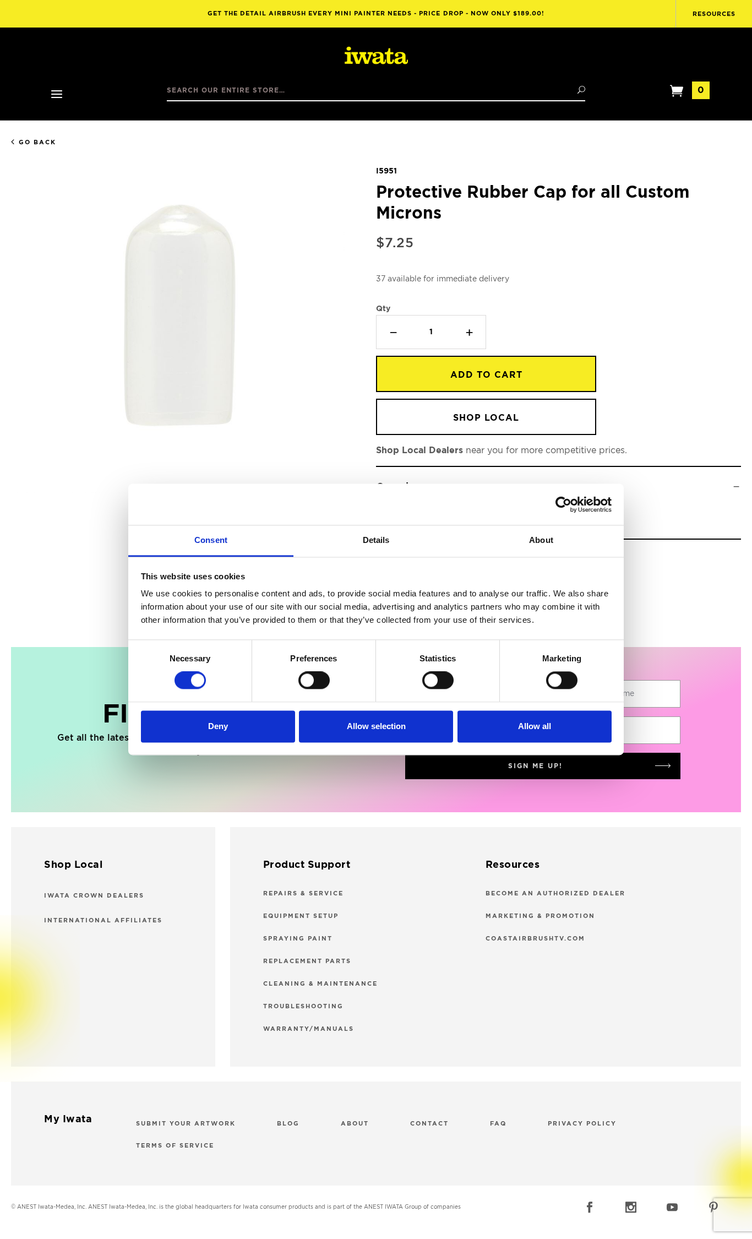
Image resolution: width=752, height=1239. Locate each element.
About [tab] (541, 540)
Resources (714, 14)
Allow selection (376, 726)
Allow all (534, 726)
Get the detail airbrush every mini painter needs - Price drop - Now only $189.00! (376, 13)
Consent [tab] (210, 540)
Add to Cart (486, 375)
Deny (218, 726)
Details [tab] (376, 540)
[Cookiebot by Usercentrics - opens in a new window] (563, 504)
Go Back (37, 142)
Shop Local (486, 418)
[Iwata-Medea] (376, 56)
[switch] (314, 680)
